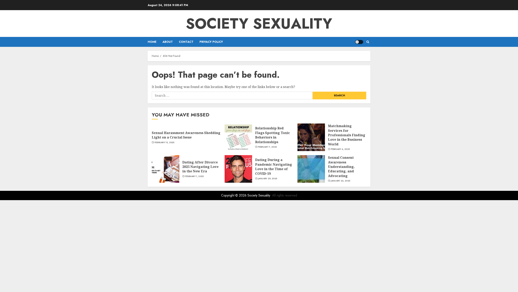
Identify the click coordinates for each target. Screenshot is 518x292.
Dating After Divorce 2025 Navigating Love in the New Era (200, 167)
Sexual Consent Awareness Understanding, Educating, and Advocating (341, 166)
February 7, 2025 (267, 147)
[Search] (367, 42)
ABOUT (167, 42)
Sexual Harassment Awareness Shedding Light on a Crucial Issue (186, 135)
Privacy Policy (211, 42)
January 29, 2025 (267, 178)
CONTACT (186, 42)
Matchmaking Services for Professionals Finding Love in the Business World (346, 135)
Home (152, 42)
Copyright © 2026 (234, 195)
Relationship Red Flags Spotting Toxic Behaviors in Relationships (272, 135)
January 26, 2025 (340, 180)
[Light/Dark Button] (359, 42)
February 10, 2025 (164, 142)
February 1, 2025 (194, 176)
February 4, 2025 (340, 149)
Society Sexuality (259, 23)
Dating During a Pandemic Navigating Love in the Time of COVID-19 (273, 167)
